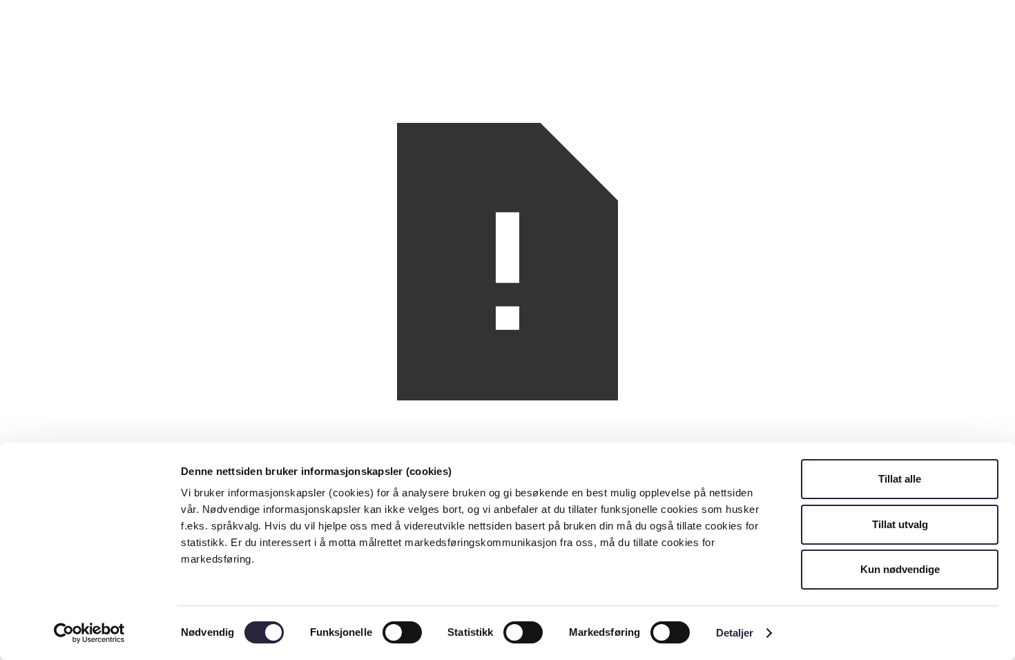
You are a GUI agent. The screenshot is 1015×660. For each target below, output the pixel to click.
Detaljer (735, 633)
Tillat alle (899, 479)
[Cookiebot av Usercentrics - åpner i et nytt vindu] (89, 633)
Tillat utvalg (900, 524)
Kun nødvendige (900, 569)
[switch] (402, 632)
